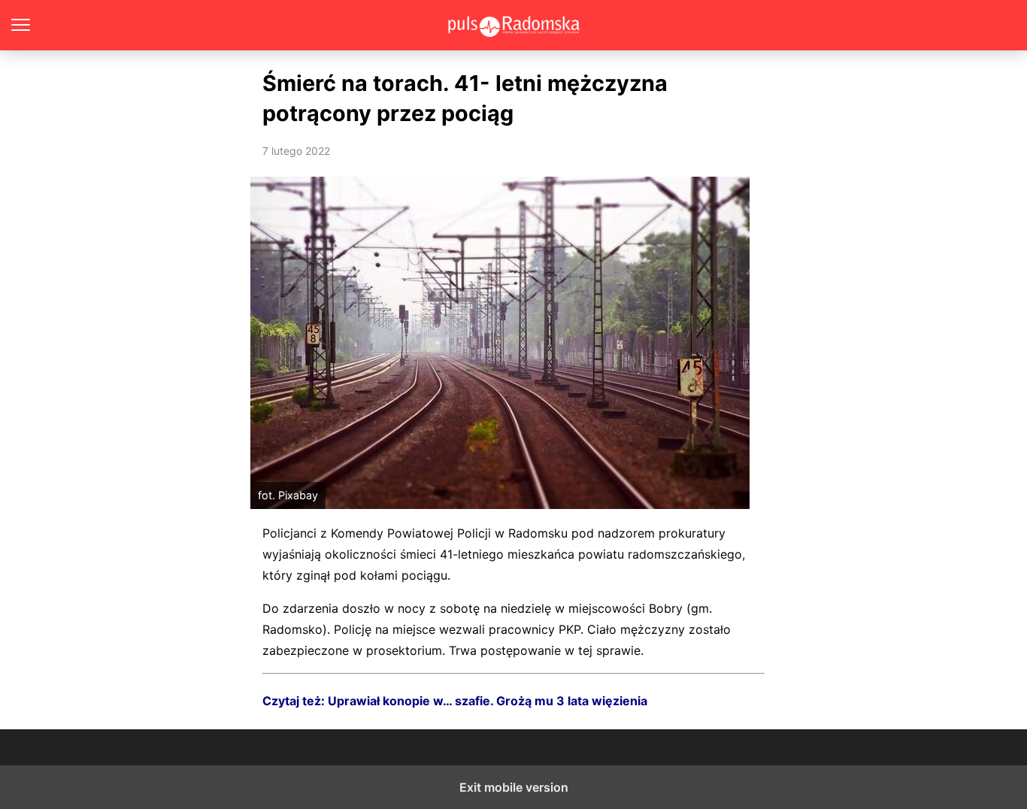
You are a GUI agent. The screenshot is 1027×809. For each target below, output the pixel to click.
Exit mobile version (513, 787)
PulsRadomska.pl (514, 25)
